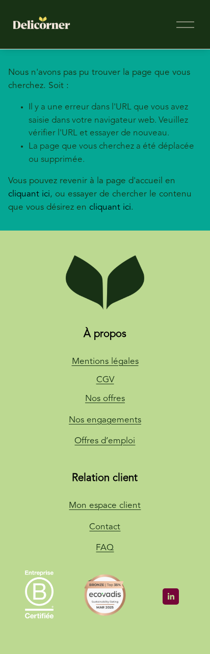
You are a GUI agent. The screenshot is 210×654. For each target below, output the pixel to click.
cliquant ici (29, 194)
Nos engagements (105, 420)
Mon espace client (105, 505)
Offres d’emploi (104, 441)
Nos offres (105, 398)
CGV (105, 380)
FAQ (105, 548)
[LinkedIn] (171, 596)
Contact (104, 527)
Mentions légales (105, 361)
